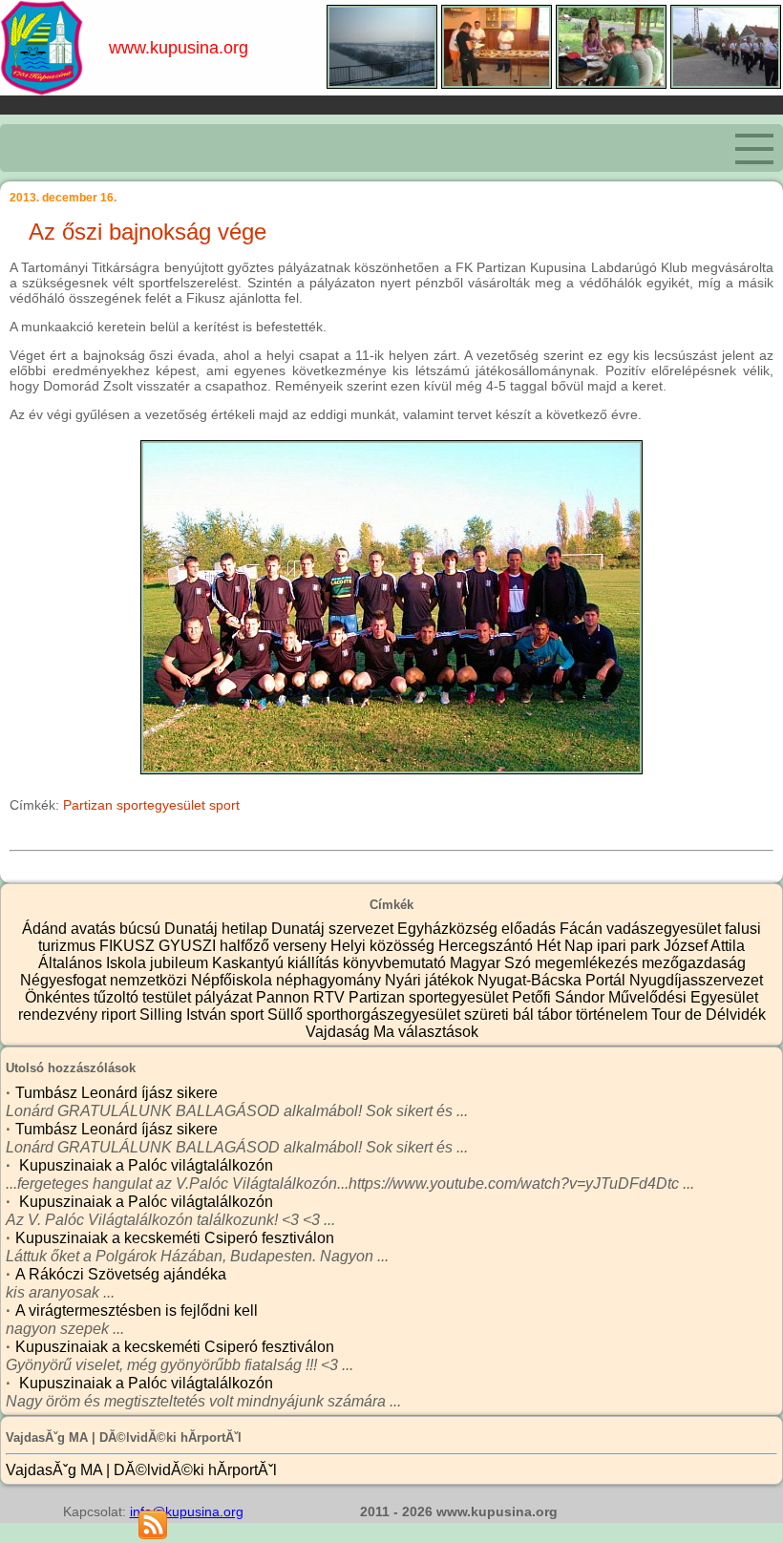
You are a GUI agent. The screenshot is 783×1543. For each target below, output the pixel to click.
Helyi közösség (384, 946)
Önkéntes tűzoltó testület (110, 997)
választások (438, 1032)
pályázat (225, 997)
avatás (95, 928)
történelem (613, 1014)
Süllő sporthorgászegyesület (365, 1014)
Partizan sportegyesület (134, 805)
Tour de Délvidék (708, 1014)
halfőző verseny (275, 946)
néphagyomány (330, 980)
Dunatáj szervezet (334, 928)
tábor (557, 1014)
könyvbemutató (396, 963)
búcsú (141, 928)
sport (224, 805)
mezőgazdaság (694, 963)
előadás (530, 928)
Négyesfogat (65, 980)
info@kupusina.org (186, 1511)
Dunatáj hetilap (217, 928)
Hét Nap (567, 946)
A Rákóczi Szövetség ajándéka (120, 1274)
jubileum (181, 963)
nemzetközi (150, 980)
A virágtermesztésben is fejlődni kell (136, 1310)
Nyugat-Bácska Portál (553, 980)
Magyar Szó (492, 963)
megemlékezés (588, 963)
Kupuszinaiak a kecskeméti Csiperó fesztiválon (174, 1238)
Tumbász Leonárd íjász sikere (116, 1093)
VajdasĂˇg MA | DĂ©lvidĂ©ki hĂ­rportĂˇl (141, 1470)
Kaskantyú (249, 963)
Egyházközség (449, 928)
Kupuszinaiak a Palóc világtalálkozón (144, 1165)
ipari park (630, 946)
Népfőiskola (233, 980)
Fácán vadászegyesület (642, 928)
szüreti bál (501, 1014)
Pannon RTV (302, 997)
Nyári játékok (431, 980)
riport (120, 1014)
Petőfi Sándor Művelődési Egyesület (635, 997)
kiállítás (315, 963)
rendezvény (59, 1014)
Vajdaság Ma (352, 1032)
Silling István (184, 1014)
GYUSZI (189, 946)
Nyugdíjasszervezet (696, 980)
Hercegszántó (487, 946)
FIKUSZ (129, 946)
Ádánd (46, 928)
